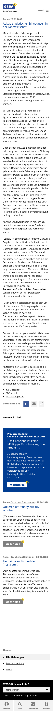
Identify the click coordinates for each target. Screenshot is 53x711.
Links (5, 695)
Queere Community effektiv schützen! (21, 508)
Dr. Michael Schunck (22, 557)
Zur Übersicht (13, 389)
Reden (9, 669)
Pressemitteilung (15, 663)
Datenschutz (16, 695)
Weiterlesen (17, 484)
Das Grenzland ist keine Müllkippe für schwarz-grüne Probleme (26, 444)
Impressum (30, 695)
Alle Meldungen (15, 657)
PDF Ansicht (12, 393)
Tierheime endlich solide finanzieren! (19, 563)
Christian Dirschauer (19, 436)
